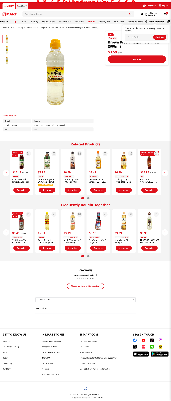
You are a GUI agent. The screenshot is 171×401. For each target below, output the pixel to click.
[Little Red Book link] (143, 347)
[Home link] (5, 29)
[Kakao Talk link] (160, 347)
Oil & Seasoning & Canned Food (23, 28)
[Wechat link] (152, 347)
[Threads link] (135, 347)
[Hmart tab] (9, 6)
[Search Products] (131, 14)
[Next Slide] (165, 173)
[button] (48, 115)
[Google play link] (159, 354)
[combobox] (78, 14)
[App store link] (141, 354)
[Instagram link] (160, 340)
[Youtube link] (143, 340)
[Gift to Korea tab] (22, 6)
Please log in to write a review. (85, 286)
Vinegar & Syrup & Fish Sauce (51, 28)
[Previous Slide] (6, 173)
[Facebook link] (135, 340)
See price (137, 59)
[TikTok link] (152, 340)
